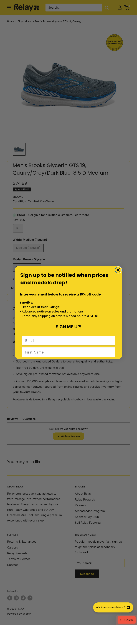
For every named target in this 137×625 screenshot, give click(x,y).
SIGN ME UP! (68, 326)
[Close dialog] (118, 270)
